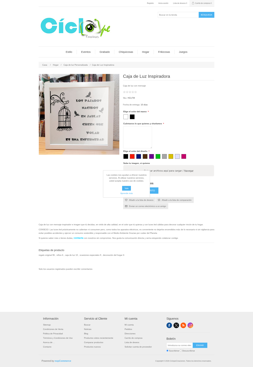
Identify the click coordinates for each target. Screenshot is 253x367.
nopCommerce (63, 361)
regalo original (45, 255)
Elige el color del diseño (135, 151)
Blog (86, 333)
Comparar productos (93, 342)
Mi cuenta (129, 325)
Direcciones (130, 333)
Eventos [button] (86, 51)
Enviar (200, 345)
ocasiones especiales (89, 255)
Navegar (189, 170)
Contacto (47, 347)
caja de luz (70, 255)
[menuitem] (69, 52)
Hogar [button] (145, 51)
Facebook (169, 325)
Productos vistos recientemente (98, 338)
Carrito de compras (133, 338)
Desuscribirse (188, 351)
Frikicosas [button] (164, 51)
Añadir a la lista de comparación (177, 200)
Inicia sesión (163, 3)
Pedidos (128, 329)
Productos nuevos (92, 347)
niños (59, 255)
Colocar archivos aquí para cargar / (169, 170)
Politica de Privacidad (53, 333)
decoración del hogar (113, 255)
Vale (127, 188)
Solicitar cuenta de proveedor (138, 347)
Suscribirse (174, 351)
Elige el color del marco (135, 111)
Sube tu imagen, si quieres (136, 163)
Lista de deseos (132, 342)
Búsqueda (206, 15)
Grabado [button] (105, 51)
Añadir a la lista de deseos (141, 200)
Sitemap (47, 325)
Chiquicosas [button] (126, 51)
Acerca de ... (49, 342)
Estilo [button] (69, 51)
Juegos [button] (183, 51)
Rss (183, 325)
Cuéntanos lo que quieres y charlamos (143, 123)
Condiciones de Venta (53, 329)
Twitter (176, 325)
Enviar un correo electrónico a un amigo (147, 206)
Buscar (87, 325)
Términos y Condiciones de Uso (58, 338)
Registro (150, 3)
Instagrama (190, 325)
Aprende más (126, 193)
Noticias (87, 329)
